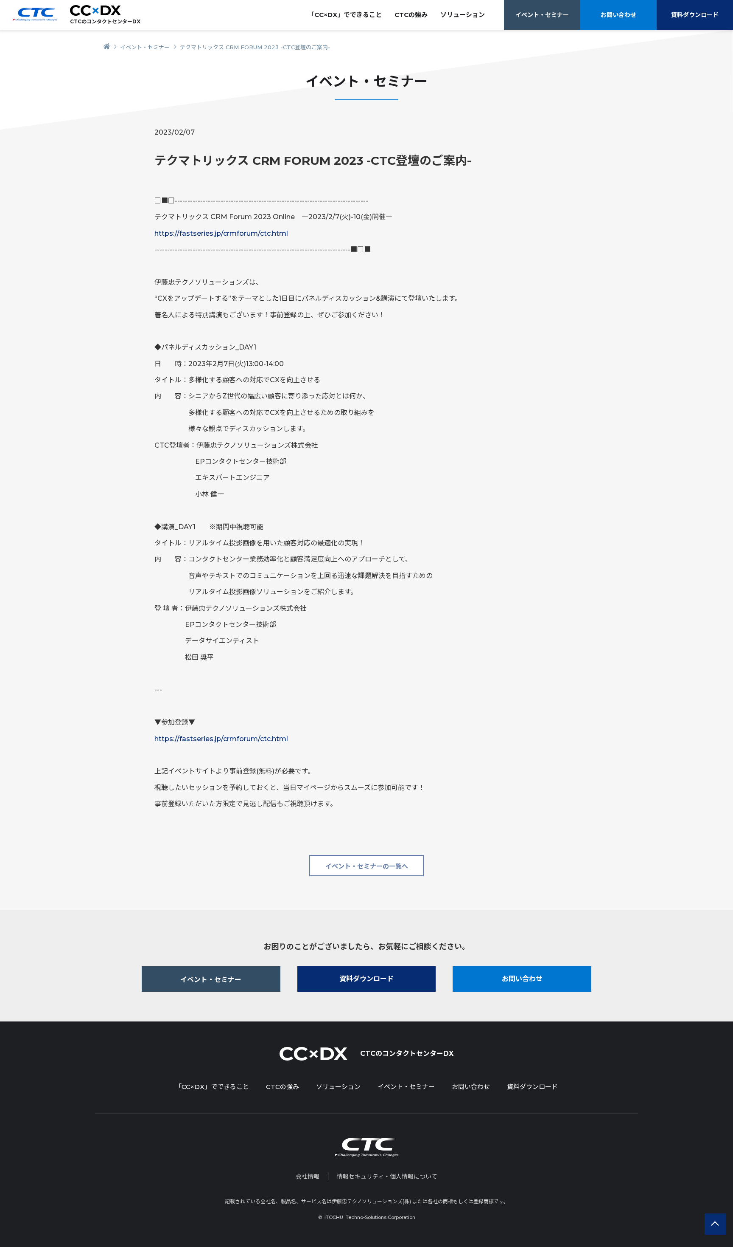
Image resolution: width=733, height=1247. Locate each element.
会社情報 (307, 1176)
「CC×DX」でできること (345, 15)
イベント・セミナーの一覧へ (366, 866)
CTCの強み (411, 15)
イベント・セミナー (542, 15)
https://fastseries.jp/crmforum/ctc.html (221, 233)
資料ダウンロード (695, 15)
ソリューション (338, 1087)
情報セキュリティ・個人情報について (387, 1176)
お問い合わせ (618, 15)
